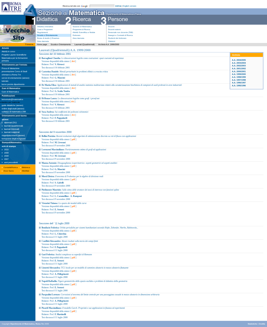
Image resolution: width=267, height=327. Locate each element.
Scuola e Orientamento (47, 35)
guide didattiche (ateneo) (12, 105)
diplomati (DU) (10, 122)
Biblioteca (26, 167)
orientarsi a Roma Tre (11, 75)
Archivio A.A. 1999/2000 (108, 44)
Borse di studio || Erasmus (48, 38)
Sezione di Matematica (82, 27)
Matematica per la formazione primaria (15, 59)
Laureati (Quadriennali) (84, 44)
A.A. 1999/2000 (239, 74)
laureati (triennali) (11, 129)
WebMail (25, 171)
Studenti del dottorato (117, 38)
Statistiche (252, 324)
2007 (6, 159)
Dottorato (76, 35)
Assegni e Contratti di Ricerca (120, 35)
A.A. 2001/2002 (239, 68)
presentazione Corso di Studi (14, 71)
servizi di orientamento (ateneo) (15, 78)
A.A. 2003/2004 (239, 63)
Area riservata (43, 41)
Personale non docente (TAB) (120, 32)
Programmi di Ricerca (81, 29)
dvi (73, 61)
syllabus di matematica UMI (14, 112)
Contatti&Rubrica (11, 167)
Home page (42, 44)
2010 (6, 149)
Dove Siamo (9, 171)
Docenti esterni (114, 29)
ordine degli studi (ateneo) (13, 108)
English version (129, 6)
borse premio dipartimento (13, 84)
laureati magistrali (11, 132)
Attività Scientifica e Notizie (84, 32)
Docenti (111, 27)
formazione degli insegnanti (13, 139)
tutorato (5, 81)
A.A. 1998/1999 (239, 77)
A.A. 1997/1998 (239, 80)
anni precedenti (11, 162)
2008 (6, 156)
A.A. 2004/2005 (239, 60)
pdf (73, 139)
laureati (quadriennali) (13, 126)
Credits (262, 324)
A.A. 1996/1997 (239, 83)
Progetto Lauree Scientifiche (14, 55)
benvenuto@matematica (12, 99)
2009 (6, 153)
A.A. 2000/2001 (239, 71)
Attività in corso (8, 51)
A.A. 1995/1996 (239, 85)
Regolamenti (42, 32)
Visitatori (111, 41)
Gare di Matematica (10, 92)
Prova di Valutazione (10, 68)
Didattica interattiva (45, 27)
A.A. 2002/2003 (239, 66)
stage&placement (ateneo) (13, 135)
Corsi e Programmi (44, 29)
